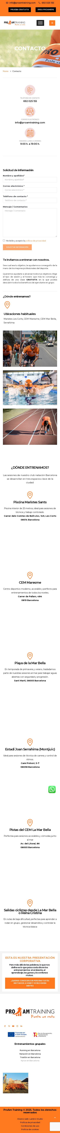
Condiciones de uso (30, 1126)
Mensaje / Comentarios (15, 207)
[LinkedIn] (21, 1026)
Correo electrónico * (13, 186)
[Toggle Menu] (40, 23)
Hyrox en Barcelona (30, 1060)
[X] (9, 1026)
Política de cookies (30, 1129)
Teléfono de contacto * (15, 196)
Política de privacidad (30, 1122)
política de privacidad (35, 241)
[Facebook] (5, 1026)
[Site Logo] (14, 22)
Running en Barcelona (30, 1050)
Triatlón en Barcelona (30, 1057)
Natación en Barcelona (30, 1054)
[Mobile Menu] (52, 23)
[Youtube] (13, 1026)
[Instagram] (17, 1026)
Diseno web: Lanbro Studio (30, 1119)
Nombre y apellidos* (13, 175)
